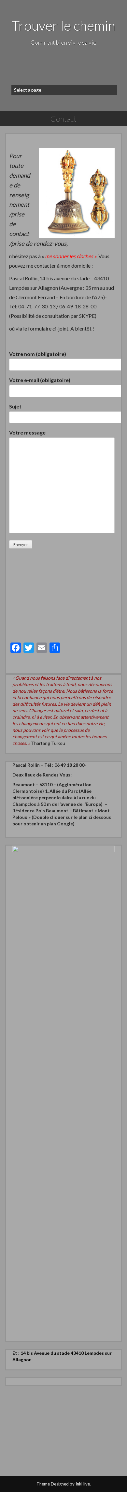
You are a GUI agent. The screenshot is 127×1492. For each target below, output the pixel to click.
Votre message (27, 432)
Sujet (15, 406)
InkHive (83, 1483)
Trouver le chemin (63, 25)
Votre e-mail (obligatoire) (39, 380)
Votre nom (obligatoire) (37, 354)
